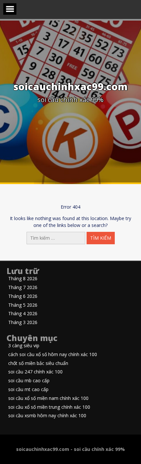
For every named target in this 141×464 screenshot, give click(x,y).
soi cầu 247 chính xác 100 (35, 372)
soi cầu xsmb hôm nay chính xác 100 (47, 416)
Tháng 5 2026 (22, 305)
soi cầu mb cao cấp (29, 381)
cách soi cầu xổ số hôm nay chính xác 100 (52, 354)
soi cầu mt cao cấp (28, 389)
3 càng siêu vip (23, 346)
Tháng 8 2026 (22, 279)
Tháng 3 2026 (22, 322)
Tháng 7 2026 (22, 287)
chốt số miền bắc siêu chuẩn (38, 363)
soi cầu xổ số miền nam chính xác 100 (48, 398)
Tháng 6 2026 (22, 296)
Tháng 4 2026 (22, 314)
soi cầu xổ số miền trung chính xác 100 (49, 407)
